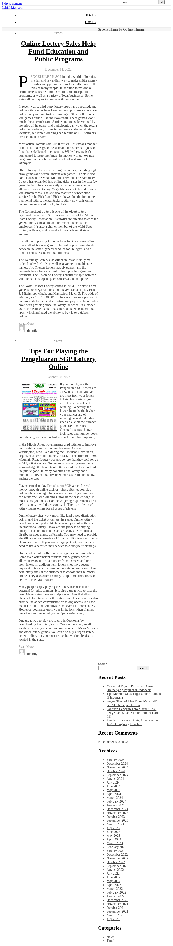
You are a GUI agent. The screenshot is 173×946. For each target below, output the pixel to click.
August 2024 (115, 778)
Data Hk (91, 15)
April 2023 (114, 839)
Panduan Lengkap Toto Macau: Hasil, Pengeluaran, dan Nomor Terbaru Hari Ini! (132, 712)
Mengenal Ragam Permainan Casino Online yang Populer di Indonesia (131, 688)
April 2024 (114, 794)
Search (102, 664)
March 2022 (115, 888)
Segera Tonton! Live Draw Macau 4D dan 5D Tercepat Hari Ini (132, 703)
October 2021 (116, 907)
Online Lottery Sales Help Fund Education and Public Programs (58, 51)
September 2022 (117, 866)
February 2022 (116, 892)
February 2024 (116, 801)
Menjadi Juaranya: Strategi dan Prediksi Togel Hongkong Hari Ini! (133, 722)
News (58, 33)
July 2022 (113, 873)
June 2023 (113, 832)
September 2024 (117, 775)
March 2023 (115, 843)
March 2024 (115, 797)
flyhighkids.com (12, 7)
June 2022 (113, 877)
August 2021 (115, 915)
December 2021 (117, 900)
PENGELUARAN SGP (46, 76)
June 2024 (113, 786)
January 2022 (115, 896)
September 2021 (117, 911)
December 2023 (117, 809)
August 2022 (115, 869)
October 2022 (116, 862)
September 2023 (117, 820)
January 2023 (115, 850)
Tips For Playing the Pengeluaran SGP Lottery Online (58, 358)
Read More (26, 323)
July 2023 (113, 828)
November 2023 (117, 813)
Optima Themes (134, 29)
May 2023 (113, 835)
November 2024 (117, 767)
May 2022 (113, 881)
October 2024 (116, 771)
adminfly (32, 330)
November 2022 (117, 858)
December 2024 (117, 763)
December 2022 (117, 854)
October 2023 (116, 816)
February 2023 (116, 847)
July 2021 (113, 919)
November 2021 (117, 904)
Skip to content (12, 3)
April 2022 (114, 885)
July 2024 (113, 782)
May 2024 (113, 790)
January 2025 (115, 759)
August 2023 (115, 824)
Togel (110, 940)
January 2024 (115, 805)
